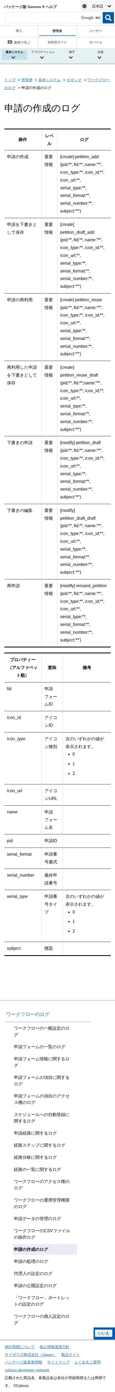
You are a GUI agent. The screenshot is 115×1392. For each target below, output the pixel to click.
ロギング (74, 80)
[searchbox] (54, 17)
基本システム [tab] (14, 52)
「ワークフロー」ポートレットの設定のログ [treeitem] (42, 1300)
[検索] (108, 17)
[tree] (47, 1175)
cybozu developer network (27, 1370)
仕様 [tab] (100, 52)
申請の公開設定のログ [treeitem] (35, 1285)
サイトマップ (58, 1362)
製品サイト (70, 1354)
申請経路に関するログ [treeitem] (35, 1133)
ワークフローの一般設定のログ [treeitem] (42, 1031)
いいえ (103, 1333)
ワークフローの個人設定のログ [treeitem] (42, 1319)
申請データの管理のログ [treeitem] (37, 1218)
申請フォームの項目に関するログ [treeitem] (42, 1080)
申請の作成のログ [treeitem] (31, 1249)
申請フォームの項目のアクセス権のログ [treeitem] (42, 1099)
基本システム (49, 80)
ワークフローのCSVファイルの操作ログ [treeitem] (42, 1233)
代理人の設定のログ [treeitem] (33, 1273)
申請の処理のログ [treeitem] (31, 1261)
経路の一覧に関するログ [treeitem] (37, 1169)
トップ (10, 80)
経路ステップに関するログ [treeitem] (39, 1145)
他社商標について (20, 1347)
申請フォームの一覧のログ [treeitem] (39, 1046)
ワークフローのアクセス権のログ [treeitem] (42, 1184)
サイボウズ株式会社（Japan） (30, 1354)
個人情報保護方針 (55, 1347)
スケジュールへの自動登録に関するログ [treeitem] (42, 1117)
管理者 (27, 80)
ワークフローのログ (27, 1014)
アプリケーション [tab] (43, 52)
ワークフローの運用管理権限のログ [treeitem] (42, 1203)
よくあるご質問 (87, 1362)
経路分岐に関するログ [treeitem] (35, 1157)
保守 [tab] (72, 52)
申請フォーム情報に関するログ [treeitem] (42, 1062)
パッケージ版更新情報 (23, 1362)
